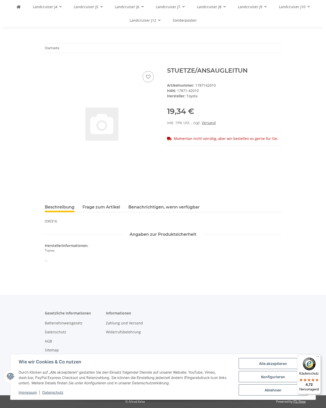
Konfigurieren (273, 377)
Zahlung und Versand (124, 323)
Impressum (28, 392)
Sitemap (52, 350)
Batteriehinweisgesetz (64, 323)
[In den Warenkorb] (49, 64)
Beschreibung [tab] (59, 207)
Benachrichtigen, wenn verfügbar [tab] (164, 207)
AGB (48, 341)
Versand (209, 122)
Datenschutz (52, 392)
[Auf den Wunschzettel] (148, 76)
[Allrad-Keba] (18, 7)
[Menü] (318, 358)
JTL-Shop (299, 401)
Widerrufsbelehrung (123, 332)
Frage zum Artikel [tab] (101, 207)
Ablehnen (273, 390)
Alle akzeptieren (273, 363)
